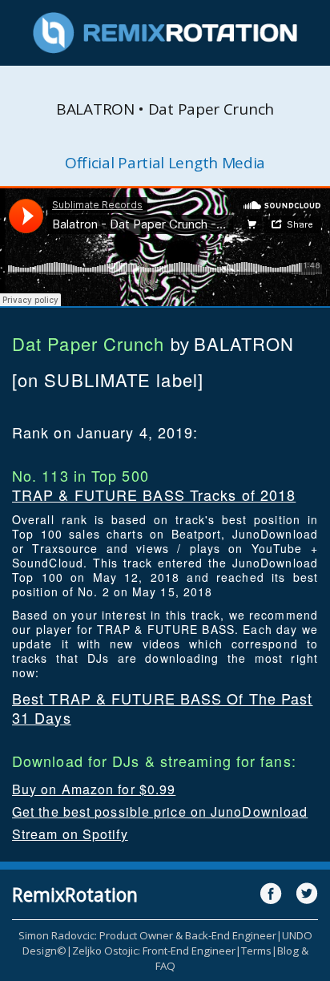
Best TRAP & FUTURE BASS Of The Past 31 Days (162, 708)
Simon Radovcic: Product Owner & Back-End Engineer (147, 935)
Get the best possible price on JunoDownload (160, 811)
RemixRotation (75, 894)
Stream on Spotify (70, 834)
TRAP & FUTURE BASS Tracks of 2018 (154, 494)
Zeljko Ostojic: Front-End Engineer (153, 950)
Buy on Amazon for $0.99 (93, 789)
